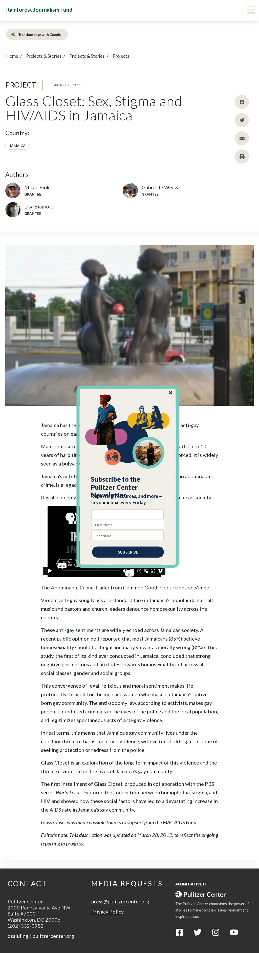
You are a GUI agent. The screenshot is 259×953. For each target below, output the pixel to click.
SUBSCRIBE (128, 551)
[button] (128, 487)
